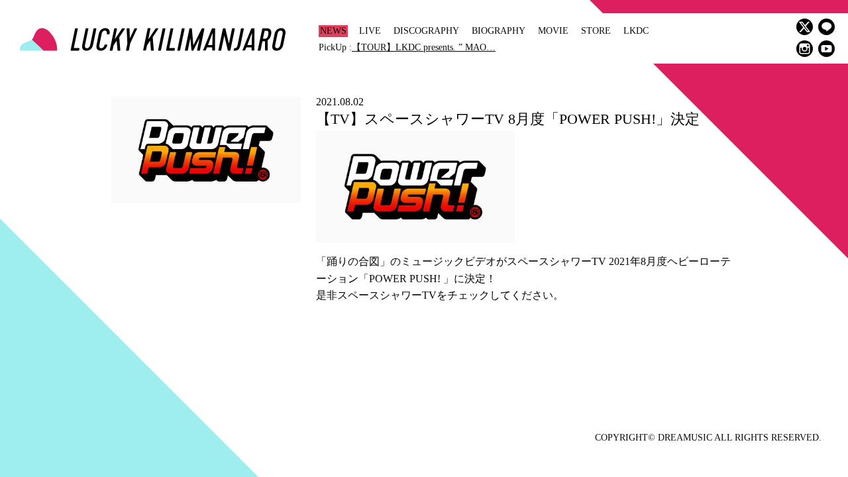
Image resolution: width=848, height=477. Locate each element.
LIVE (370, 31)
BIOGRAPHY (498, 31)
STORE (596, 31)
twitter (804, 27)
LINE (826, 27)
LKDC (636, 31)
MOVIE (553, 31)
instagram (804, 48)
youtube (826, 48)
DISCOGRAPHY (426, 31)
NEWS (333, 31)
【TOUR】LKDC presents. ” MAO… (424, 47)
